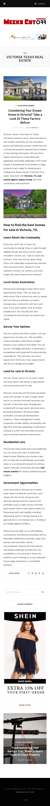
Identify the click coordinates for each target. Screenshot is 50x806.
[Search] (36, 4)
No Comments (32, 128)
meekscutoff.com (25, 792)
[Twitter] (36, 573)
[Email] (43, 573)
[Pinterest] (39, 573)
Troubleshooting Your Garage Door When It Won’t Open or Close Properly (25, 751)
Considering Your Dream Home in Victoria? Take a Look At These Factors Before (25, 116)
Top (26, 800)
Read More (14, 573)
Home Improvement (26, 106)
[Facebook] (32, 573)
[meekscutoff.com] (25, 21)
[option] (25, 738)
